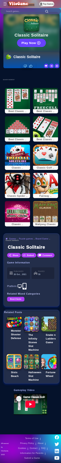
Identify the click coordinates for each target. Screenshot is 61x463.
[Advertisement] (32, 73)
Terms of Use (31, 438)
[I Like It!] (30, 66)
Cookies (22, 448)
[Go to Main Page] (20, 4)
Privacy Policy (27, 443)
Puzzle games (26, 238)
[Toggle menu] (4, 4)
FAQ (43, 448)
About (40, 443)
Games (12, 238)
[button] (47, 11)
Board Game (42, 238)
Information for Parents (31, 453)
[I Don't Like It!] (24, 66)
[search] (30, 11)
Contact (33, 448)
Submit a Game (32, 458)
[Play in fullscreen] (57, 66)
